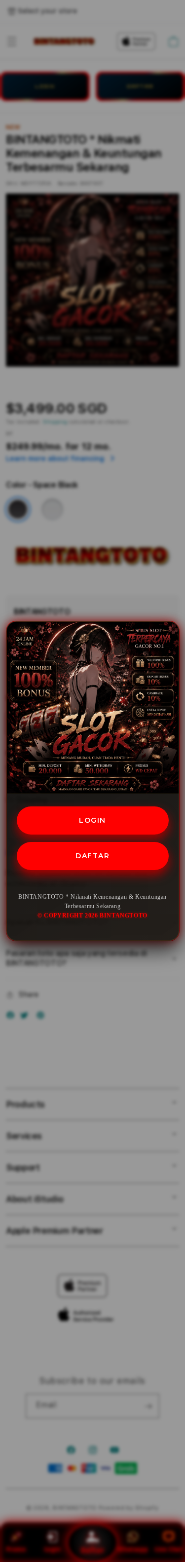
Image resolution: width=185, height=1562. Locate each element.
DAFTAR (92, 855)
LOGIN (92, 820)
